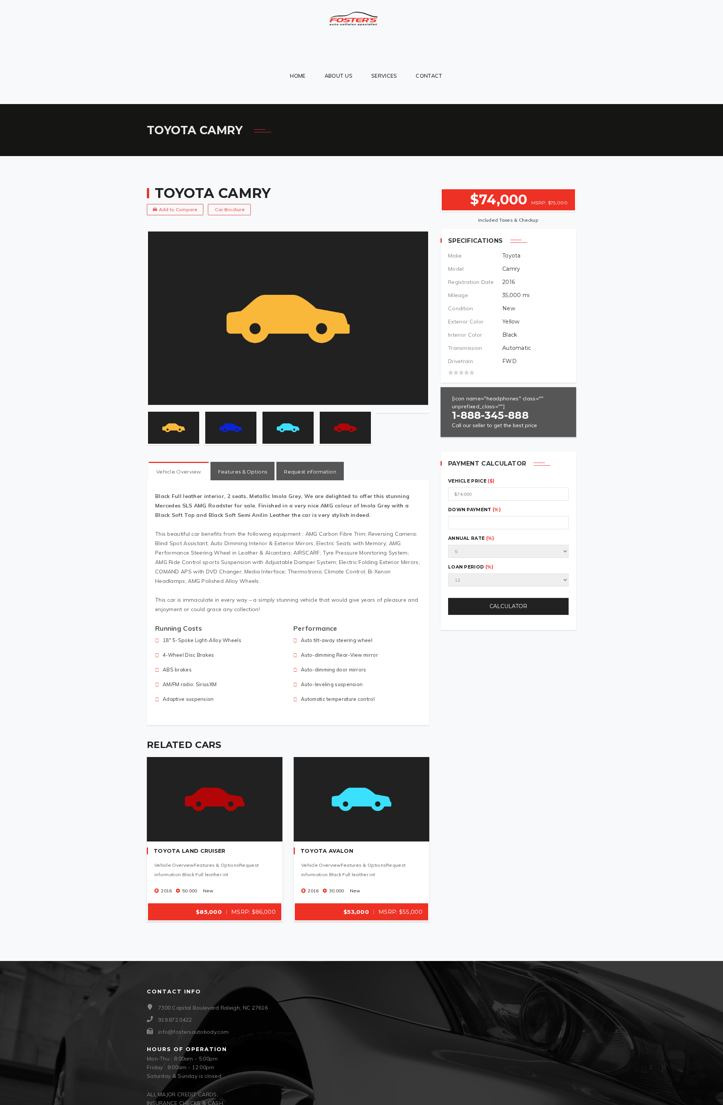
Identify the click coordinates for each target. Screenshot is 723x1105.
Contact (429, 75)
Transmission (465, 348)
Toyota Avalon (326, 851)
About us (338, 75)
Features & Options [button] (242, 472)
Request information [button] (310, 472)
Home (297, 75)
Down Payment (474, 509)
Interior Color (465, 334)
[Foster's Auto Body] (353, 15)
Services (384, 75)
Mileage (458, 295)
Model (456, 268)
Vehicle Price (471, 481)
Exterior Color (466, 321)
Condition (460, 308)
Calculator (508, 606)
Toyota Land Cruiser (190, 851)
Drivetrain (460, 361)
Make (455, 255)
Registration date (471, 282)
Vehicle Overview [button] (178, 472)
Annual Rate (471, 538)
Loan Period (471, 567)
